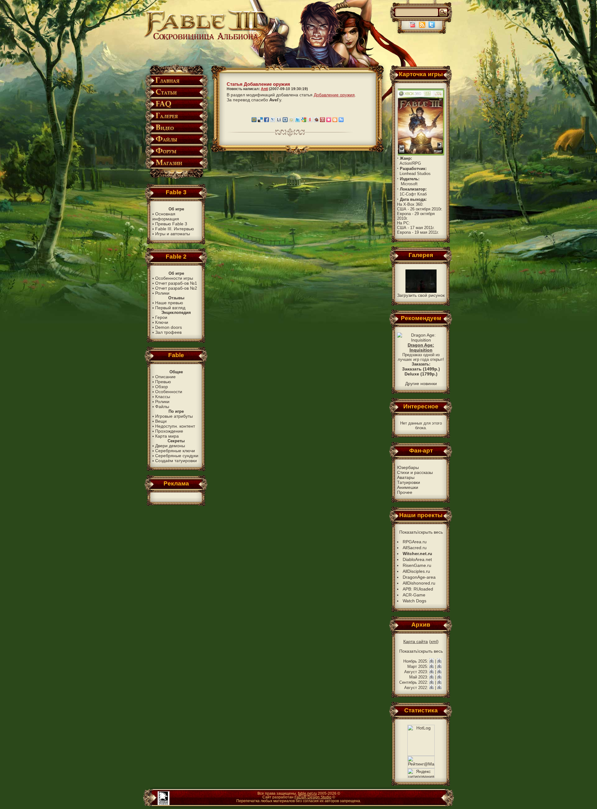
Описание (165, 376)
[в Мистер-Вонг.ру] (322, 120)
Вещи (161, 421)
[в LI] (278, 120)
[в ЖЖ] (272, 120)
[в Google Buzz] (303, 120)
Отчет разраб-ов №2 (176, 288)
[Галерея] (176, 120)
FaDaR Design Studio (312, 797)
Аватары (405, 477)
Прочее (404, 492)
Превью (163, 381)
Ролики (162, 293)
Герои (161, 317)
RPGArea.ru (415, 541)
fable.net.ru (307, 793)
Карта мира (167, 436)
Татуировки (408, 482)
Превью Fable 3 (171, 223)
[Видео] (176, 132)
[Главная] (176, 85)
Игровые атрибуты (174, 416)
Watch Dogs (414, 600)
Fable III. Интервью (174, 228)
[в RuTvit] (341, 120)
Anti (264, 89)
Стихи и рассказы (415, 472)
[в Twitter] (297, 120)
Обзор (161, 386)
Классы (162, 396)
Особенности (168, 391)
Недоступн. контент (175, 426)
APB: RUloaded (418, 588)
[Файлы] (176, 143)
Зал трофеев (168, 332)
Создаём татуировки (176, 460)
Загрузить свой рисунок (421, 295)
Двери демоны (170, 445)
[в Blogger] (334, 120)
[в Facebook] (266, 120)
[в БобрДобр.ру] (316, 120)
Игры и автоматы (172, 233)
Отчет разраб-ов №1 (176, 283)
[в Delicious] (260, 120)
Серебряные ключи (175, 450)
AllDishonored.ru (419, 583)
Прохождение (169, 431)
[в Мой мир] (254, 120)
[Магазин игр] (176, 167)
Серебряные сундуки (176, 455)
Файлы (162, 406)
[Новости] (431, 661)
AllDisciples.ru (416, 571)
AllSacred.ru (415, 547)
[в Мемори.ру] (328, 120)
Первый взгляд (170, 307)
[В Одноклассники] (291, 120)
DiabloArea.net (417, 559)
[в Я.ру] (310, 120)
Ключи (161, 322)
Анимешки (407, 487)
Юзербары (408, 467)
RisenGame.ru (417, 565)
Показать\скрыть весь (421, 532)
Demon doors (168, 327)
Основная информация (165, 216)
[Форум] (176, 155)
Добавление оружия (334, 94)
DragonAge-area (419, 577)
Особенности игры (174, 278)
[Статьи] (176, 96)
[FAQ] (176, 108)
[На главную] (205, 39)
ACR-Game (414, 594)
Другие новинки (421, 383)
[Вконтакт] (285, 120)
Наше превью (169, 302)
